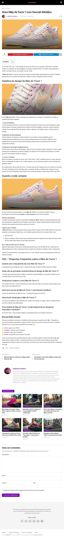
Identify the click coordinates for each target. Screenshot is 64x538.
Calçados (8, 8)
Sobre (36, 532)
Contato (4, 532)
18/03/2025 (46, 437)
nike (7, 348)
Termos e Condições (27, 532)
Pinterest (6, 332)
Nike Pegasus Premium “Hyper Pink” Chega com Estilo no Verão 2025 (11, 411)
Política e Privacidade (14, 532)
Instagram (7, 330)
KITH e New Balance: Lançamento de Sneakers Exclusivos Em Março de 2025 (53, 411)
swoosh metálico (14, 348)
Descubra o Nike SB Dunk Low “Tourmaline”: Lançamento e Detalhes (31, 435)
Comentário (6, 454)
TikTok (6, 328)
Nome (4, 475)
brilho (17, 129)
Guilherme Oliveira (13, 16)
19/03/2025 (5, 414)
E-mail (4, 483)
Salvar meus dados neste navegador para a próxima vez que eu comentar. (24, 490)
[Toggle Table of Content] (11, 62)
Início (3, 8)
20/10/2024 (23, 16)
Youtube (6, 334)
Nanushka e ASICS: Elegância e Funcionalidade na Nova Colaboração (32, 411)
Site (34, 483)
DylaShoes (8, 535)
